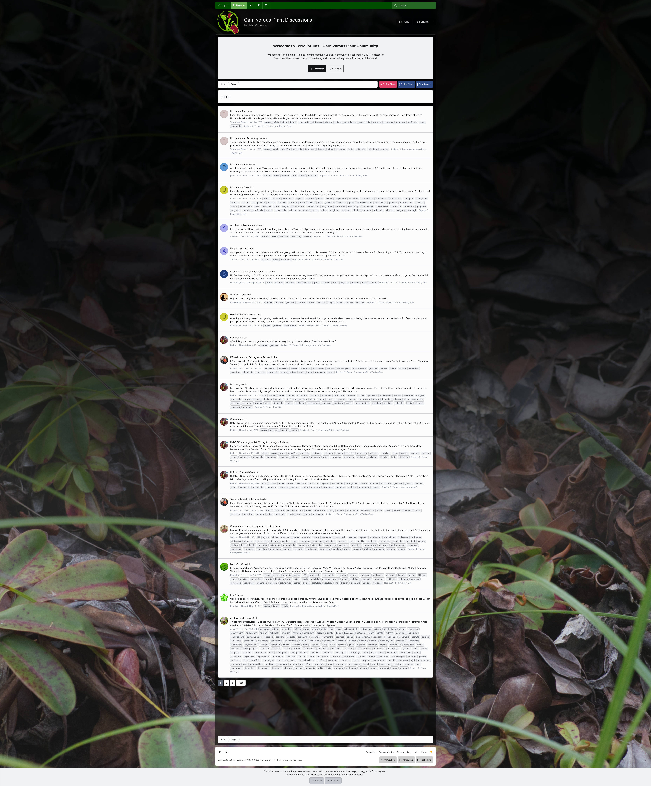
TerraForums (425, 84)
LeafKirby (234, 606)
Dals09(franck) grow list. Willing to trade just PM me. (259, 442)
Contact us (371, 752)
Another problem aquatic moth (247, 225)
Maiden (233, 345)
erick (232, 629)
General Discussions (240, 552)
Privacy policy (404, 752)
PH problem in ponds (241, 248)
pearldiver (235, 175)
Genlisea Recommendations (245, 314)
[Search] (266, 5)
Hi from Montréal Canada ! (244, 472)
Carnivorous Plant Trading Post (276, 126)
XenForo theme (284, 760)
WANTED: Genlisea (240, 294)
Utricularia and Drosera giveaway (248, 138)
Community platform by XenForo (245, 760)
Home (406, 22)
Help (416, 752)
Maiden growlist (239, 384)
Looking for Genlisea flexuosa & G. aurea (252, 271)
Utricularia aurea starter (243, 164)
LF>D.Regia (236, 594)
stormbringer (236, 282)
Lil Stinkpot (235, 368)
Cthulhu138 (235, 302)
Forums (424, 22)
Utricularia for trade (241, 111)
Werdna (233, 537)
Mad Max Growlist (240, 564)
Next (241, 683)
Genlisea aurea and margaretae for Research (255, 526)
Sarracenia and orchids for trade (248, 499)
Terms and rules (386, 752)
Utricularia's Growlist (241, 187)
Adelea (233, 236)
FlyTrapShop (389, 84)
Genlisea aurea (238, 337)
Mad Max (234, 575)
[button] (258, 5)
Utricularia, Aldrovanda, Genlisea (346, 236)
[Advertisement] (319, 710)
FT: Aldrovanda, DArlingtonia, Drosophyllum (254, 357)
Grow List (241, 214)
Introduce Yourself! (408, 487)
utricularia (235, 198)
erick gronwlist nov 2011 (243, 618)
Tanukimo (235, 122)
